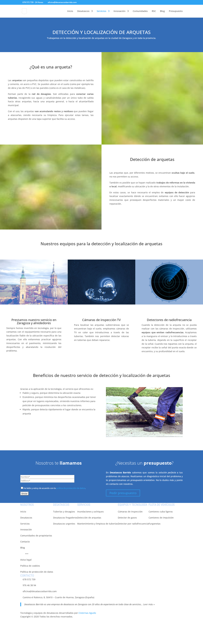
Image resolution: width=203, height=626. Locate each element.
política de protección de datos (70, 488)
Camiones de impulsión (161, 517)
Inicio (70, 11)
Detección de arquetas (152, 159)
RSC (154, 11)
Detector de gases (127, 517)
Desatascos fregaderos (65, 517)
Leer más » (149, 604)
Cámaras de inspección (130, 511)
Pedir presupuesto (123, 493)
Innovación (119, 11)
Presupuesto (176, 11)
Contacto (25, 541)
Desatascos (83, 11)
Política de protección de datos (36, 571)
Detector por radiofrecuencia (133, 523)
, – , (58, 597)
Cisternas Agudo (87, 612)
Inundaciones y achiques (90, 511)
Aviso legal (26, 559)
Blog (162, 11)
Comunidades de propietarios (36, 535)
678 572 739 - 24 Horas (33, 2)
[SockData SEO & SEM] (173, 624)
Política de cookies (30, 565)
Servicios (101, 11)
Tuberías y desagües (64, 511)
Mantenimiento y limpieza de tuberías (97, 523)
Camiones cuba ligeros (161, 511)
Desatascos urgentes (64, 523)
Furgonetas (154, 523)
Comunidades (140, 11)
